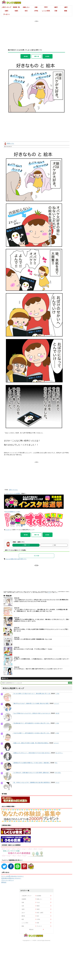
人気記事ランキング (26, 895)
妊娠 (36, 7)
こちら (49, 592)
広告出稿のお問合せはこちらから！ (11, 878)
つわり (38, 902)
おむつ (23, 912)
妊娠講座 (24, 899)
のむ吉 (57, 713)
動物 (65, 11)
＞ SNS (54, 545)
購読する (5, 678)
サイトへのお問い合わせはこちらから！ (12, 876)
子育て (46, 7)
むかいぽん (58, 772)
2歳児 (6, 11)
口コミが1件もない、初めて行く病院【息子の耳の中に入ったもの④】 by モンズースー (38, 669)
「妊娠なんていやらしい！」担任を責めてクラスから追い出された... (31, 753)
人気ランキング (6, 7)
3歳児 (16, 11)
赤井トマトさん (13, 489)
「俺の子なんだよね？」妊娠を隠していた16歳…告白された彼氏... (30, 703)
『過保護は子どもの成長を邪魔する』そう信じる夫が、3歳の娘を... (31, 763)
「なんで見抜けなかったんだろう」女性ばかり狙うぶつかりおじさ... (31, 713)
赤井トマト (10, 143)
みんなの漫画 (10, 559)
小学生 (36, 11)
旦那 (55, 11)
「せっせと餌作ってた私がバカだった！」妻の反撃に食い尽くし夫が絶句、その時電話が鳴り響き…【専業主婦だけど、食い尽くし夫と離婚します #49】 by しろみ (40, 610)
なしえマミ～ (59, 753)
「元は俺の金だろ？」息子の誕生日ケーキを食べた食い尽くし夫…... (31, 723)
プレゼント (6, 14)
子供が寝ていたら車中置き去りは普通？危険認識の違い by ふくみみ (33, 639)
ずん (56, 763)
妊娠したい (26, 7)
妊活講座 (39, 895)
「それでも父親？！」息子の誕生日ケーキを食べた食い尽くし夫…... (31, 733)
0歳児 (56, 7)
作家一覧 (36, 56)
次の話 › (47, 56)
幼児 (26, 11)
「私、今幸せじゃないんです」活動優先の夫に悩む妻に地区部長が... (31, 782)
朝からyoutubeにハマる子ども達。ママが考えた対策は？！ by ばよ (33, 649)
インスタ (36, 555)
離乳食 (23, 916)
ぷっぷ (57, 782)
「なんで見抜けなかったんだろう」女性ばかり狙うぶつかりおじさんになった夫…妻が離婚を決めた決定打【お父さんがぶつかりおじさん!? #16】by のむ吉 (41, 600)
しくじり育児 (46, 11)
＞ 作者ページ (26, 545)
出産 (23, 905)
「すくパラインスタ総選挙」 (13, 493)
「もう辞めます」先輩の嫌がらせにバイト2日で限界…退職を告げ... (31, 772)
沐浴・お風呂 (40, 912)
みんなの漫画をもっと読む (12, 511)
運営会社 (3, 882)
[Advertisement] (36, 33)
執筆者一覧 (16, 7)
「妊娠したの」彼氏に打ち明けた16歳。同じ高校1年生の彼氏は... (30, 743)
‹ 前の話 (25, 56)
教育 (23, 919)
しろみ (57, 693)
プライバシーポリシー (7, 880)
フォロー (7, 529)
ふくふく (56, 703)
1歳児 (65, 7)
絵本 (18, 559)
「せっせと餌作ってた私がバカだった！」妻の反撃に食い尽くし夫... (31, 693)
